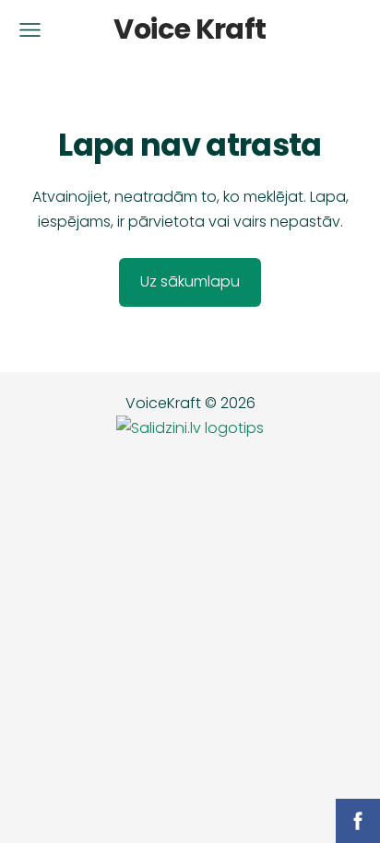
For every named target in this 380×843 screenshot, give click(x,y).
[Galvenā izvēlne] (30, 30)
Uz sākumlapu (190, 281)
